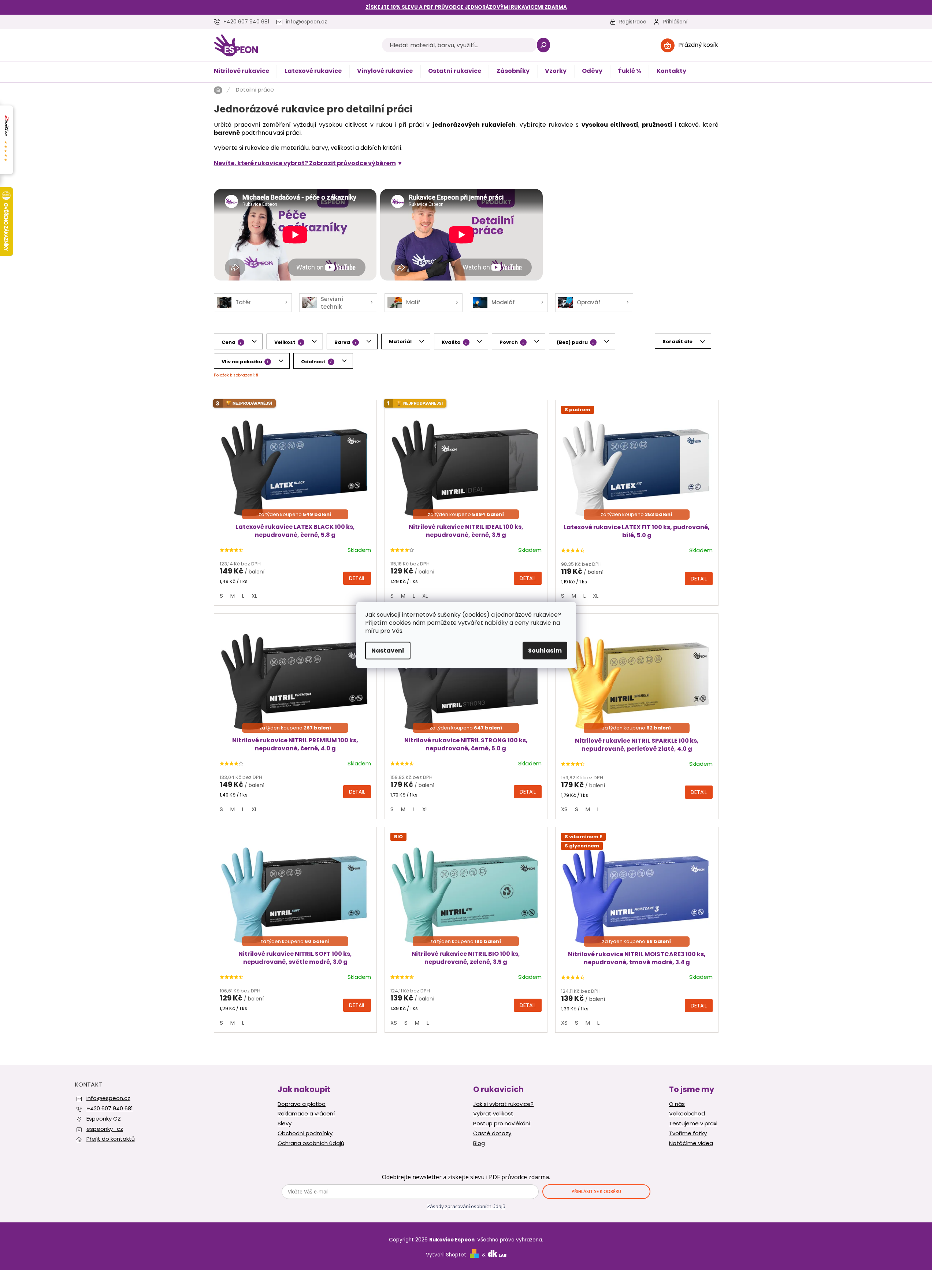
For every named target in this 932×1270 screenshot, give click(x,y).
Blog (479, 1143)
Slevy (285, 1123)
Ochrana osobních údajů (311, 1143)
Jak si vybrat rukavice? (503, 1104)
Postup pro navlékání (501, 1123)
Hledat (543, 45)
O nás (677, 1104)
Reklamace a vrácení (306, 1113)
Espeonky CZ (103, 1118)
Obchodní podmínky (305, 1133)
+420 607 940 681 (109, 1108)
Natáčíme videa (691, 1143)
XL (254, 595)
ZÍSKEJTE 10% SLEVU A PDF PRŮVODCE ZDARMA (466, 7)
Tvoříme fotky (688, 1133)
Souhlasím (545, 650)
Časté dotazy (492, 1133)
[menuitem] (241, 71)
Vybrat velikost (493, 1113)
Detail (357, 578)
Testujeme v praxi (693, 1123)
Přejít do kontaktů (110, 1139)
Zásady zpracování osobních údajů (466, 1206)
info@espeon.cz (108, 1098)
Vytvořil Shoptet (446, 1254)
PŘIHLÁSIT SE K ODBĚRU (596, 1191)
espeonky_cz (104, 1129)
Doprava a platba (302, 1104)
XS (564, 809)
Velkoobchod (687, 1113)
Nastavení (387, 650)
